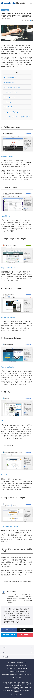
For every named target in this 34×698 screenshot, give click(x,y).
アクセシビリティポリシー (25, 674)
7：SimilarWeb (8, 107)
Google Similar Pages (8, 317)
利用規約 (24, 665)
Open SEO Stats (6, 216)
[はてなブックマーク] (9, 635)
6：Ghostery (7, 102)
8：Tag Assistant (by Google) (11, 112)
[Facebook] (9, 630)
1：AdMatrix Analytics (9, 77)
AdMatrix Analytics (7, 156)
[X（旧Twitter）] (25, 630)
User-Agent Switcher (8, 367)
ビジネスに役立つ (5, 10)
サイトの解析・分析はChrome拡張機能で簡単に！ (17, 117)
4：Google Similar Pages (10, 92)
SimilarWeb (5, 475)
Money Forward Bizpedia (13, 3)
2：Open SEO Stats (9, 82)
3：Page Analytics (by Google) (12, 87)
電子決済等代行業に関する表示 (9, 674)
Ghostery (4, 421)
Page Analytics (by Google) (9, 268)
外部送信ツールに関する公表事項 (17, 671)
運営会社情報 (11, 662)
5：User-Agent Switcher (10, 97)
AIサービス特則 (17, 678)
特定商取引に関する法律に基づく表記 (17, 668)
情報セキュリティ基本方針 (14, 665)
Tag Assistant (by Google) (9, 526)
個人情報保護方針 (21, 662)
